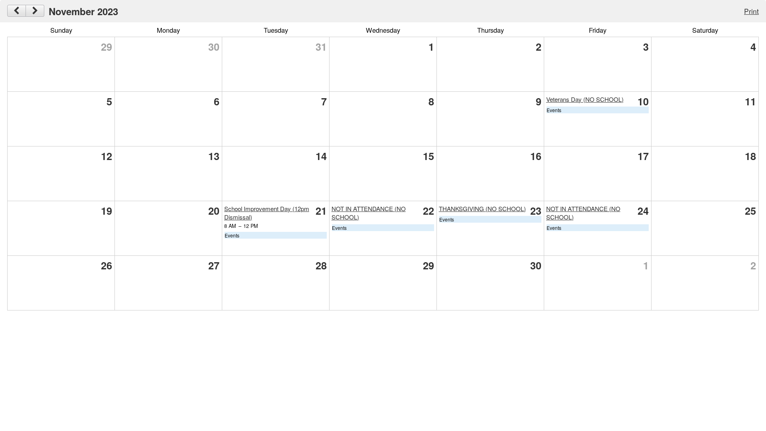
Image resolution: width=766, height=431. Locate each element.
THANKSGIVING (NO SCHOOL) (482, 208)
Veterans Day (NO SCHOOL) (585, 99)
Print (751, 11)
